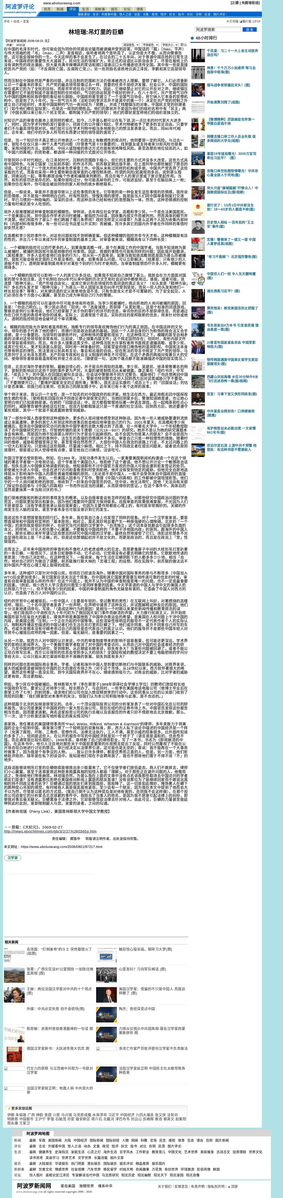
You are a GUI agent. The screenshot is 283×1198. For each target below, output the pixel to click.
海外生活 (110, 1152)
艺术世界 (191, 1152)
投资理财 (239, 1152)
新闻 (60, 9)
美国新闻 (55, 1140)
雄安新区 (83, 1119)
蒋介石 (96, 1119)
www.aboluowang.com (61, 3)
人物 (125, 1140)
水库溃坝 (99, 1115)
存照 (199, 14)
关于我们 (165, 1186)
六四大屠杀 (145, 1115)
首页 (47, 9)
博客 (140, 9)
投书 (181, 14)
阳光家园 (177, 1175)
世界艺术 (68, 1158)
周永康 (12, 1123)
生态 (190, 1140)
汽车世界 (94, 1169)
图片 (219, 14)
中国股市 (26, 1119)
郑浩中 (75, 839)
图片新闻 (222, 1140)
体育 (181, 1140)
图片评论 (174, 1146)
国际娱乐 (110, 1163)
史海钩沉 (62, 1152)
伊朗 (11, 1115)
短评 (164, 14)
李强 (50, 1119)
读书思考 (36, 1158)
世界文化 (255, 1152)
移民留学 (110, 1169)
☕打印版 (232, 21)
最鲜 (32, 1169)
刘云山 (136, 1119)
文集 (146, 14)
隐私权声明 (216, 1186)
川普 (56, 1115)
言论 (96, 14)
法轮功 (172, 1115)
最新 (84, 14)
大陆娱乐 (45, 1163)
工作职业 (142, 1152)
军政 (42, 1140)
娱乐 (114, 9)
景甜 (48, 1115)
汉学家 (13, 858)
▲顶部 (232, 1186)
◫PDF (256, 21)
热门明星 (78, 1163)
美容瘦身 (207, 1152)
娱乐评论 (126, 1163)
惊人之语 (125, 14)
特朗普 (12, 1119)
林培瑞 (20, 45)
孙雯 (71, 1119)
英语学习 (52, 1158)
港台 (200, 1140)
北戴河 (108, 1119)
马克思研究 (110, 1175)
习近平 (113, 1115)
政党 (155, 14)
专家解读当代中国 (85, 1175)
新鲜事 (100, 9)
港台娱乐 (94, 1163)
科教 (144, 1140)
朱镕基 (21, 1115)
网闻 (134, 1140)
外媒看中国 (109, 14)
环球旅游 (187, 1169)
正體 (235, 3)
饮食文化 (45, 1169)
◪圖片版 (245, 21)
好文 (172, 14)
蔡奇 (158, 1119)
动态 (137, 14)
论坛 (127, 9)
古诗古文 (223, 1152)
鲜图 (216, 1169)
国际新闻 (96, 1140)
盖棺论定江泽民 (58, 1175)
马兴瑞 (66, 1115)
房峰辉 (148, 1119)
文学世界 (85, 1158)
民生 (162, 1140)
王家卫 (24, 1123)
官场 (153, 1140)
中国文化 (175, 1152)
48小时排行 (206, 38)
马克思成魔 (82, 1115)
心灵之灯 (94, 1152)
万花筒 (157, 1169)
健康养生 (45, 1152)
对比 (190, 14)
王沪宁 (40, 1119)
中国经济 (127, 1115)
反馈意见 (181, 1186)
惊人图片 (36, 1175)
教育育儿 (159, 1152)
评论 (72, 9)
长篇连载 (101, 1158)
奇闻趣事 (142, 1169)
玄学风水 (126, 1152)
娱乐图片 (159, 1163)
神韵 (39, 1115)
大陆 (67, 1140)
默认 (183, 45)
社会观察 (78, 1169)
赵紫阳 (180, 1119)
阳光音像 (193, 1175)
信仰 (209, 1140)
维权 (172, 1140)
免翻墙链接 (250, 3)
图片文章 (117, 1158)
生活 (85, 9)
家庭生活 (78, 1152)
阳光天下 (160, 1175)
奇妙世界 (171, 1169)
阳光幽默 (144, 1175)
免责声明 (198, 1186)
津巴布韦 (122, 1119)
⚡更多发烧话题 (19, 1108)
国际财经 (113, 1140)
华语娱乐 (62, 1163)
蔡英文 (168, 1119)
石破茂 (60, 1119)
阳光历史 (128, 1175)
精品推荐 (142, 1163)
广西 (31, 1115)
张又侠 (160, 1115)
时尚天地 (126, 1169)
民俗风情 (203, 1169)
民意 (207, 14)
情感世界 (62, 1169)
